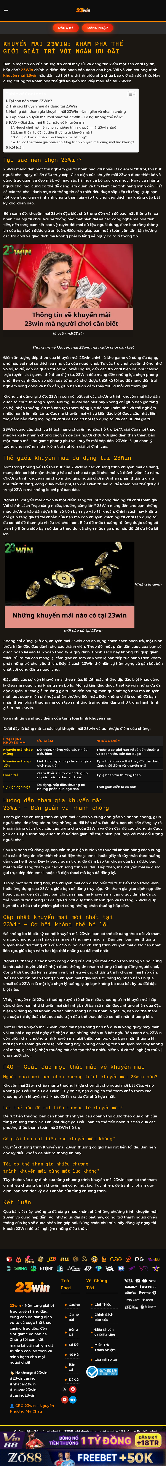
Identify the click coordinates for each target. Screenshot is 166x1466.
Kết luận (16, 147)
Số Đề (73, 1345)
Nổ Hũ (74, 1354)
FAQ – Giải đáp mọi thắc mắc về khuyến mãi (47, 122)
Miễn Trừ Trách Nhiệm (105, 1347)
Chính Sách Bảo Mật (103, 1317)
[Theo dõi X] (65, 1389)
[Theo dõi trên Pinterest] (73, 1389)
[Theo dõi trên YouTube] (65, 1400)
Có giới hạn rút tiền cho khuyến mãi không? (51, 137)
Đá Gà (74, 1379)
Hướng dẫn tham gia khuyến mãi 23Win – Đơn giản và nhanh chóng (67, 112)
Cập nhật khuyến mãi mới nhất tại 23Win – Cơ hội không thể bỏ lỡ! (66, 117)
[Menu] (6, 10)
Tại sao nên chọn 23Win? (30, 101)
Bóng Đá (73, 1332)
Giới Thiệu (102, 1304)
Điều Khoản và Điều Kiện (104, 1332)
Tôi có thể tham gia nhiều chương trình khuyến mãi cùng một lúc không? (75, 142)
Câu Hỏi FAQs (105, 1360)
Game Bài (74, 1317)
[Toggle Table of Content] (129, 94)
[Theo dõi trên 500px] (73, 1400)
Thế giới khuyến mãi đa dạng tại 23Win (43, 106)
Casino (74, 1304)
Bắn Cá (72, 1367)
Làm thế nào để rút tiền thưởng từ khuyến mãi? (54, 132)
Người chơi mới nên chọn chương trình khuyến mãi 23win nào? (66, 127)
